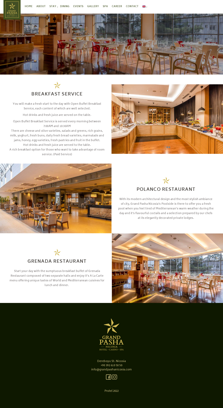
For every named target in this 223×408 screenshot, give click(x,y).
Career (117, 7)
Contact (132, 7)
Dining (65, 7)
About (41, 7)
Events (78, 7)
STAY (52, 7)
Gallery (93, 7)
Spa (105, 7)
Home (29, 7)
